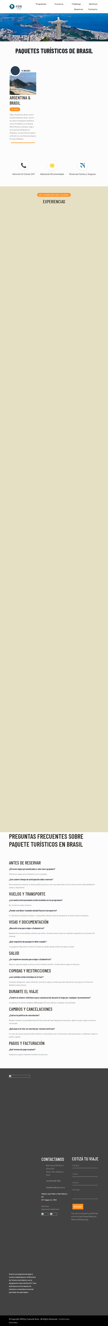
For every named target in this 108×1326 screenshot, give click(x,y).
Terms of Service (77, 1219)
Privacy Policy (88, 1216)
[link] (23, 83)
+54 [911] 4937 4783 (53, 1181)
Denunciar (45, 1206)
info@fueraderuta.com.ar (55, 1187)
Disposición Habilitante (50, 1209)
